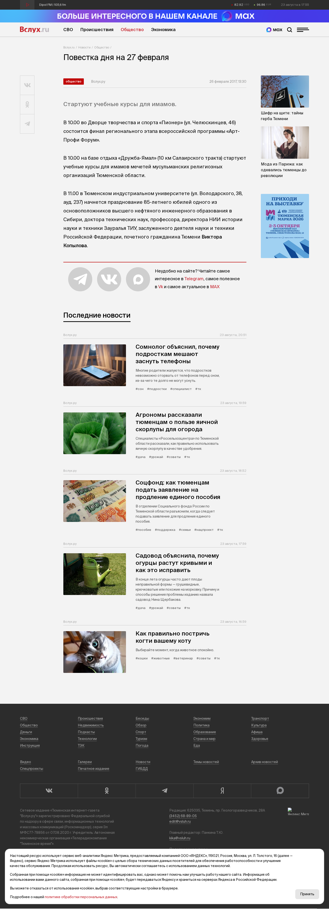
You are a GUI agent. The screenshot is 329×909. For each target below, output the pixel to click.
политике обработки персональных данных (81, 897)
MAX (215, 286)
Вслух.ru (34, 30)
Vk (160, 286)
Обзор (141, 725)
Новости (84, 47)
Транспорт (260, 718)
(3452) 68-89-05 (183, 816)
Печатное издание (93, 769)
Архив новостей (264, 762)
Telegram (194, 278)
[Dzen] (222, 791)
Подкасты (86, 732)
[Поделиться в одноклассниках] (27, 104)
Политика (201, 725)
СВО (68, 29)
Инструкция (30, 745)
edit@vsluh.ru (180, 821)
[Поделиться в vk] (27, 85)
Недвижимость (91, 725)
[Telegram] (164, 791)
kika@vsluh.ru (179, 838)
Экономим (202, 718)
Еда (196, 745)
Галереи (85, 762)
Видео (25, 762)
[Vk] (49, 791)
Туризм (141, 739)
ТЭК (81, 745)
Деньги (26, 732)
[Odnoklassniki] (107, 791)
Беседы (142, 718)
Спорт (141, 732)
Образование (204, 732)
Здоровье (259, 739)
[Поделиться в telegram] (27, 124)
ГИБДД (142, 769)
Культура (259, 725)
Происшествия (96, 29)
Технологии (87, 739)
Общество (132, 29)
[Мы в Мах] (274, 30)
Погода (142, 745)
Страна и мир (204, 739)
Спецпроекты (31, 769)
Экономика (163, 29)
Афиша (257, 732)
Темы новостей (206, 762)
